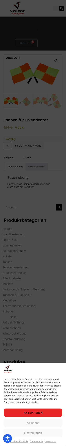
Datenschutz (36, 441)
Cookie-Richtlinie (19, 441)
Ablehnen (33, 423)
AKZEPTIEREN (33, 412)
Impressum (50, 441)
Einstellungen (33, 433)
